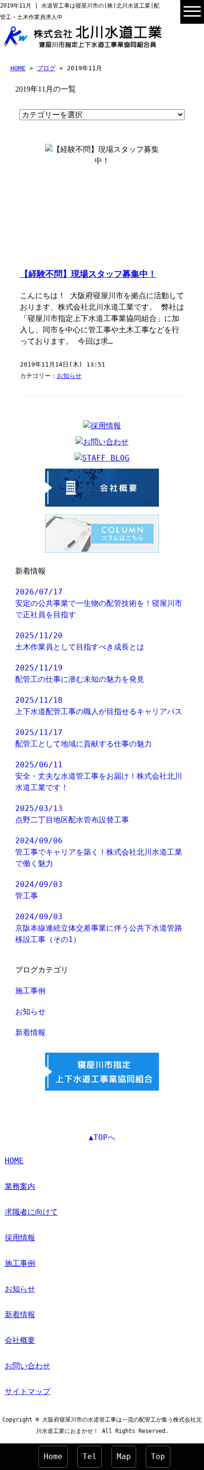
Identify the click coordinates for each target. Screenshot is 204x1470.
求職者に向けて (31, 1211)
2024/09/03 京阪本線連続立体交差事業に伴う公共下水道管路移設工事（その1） (98, 928)
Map (124, 1456)
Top (158, 1456)
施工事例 (30, 990)
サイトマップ (27, 1391)
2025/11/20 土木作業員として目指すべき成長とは (79, 641)
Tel (90, 1456)
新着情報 (30, 1032)
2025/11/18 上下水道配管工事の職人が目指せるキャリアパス (98, 706)
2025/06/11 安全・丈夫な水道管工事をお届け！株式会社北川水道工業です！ (98, 776)
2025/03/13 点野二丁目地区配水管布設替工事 (72, 814)
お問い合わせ (27, 1365)
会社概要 (20, 1340)
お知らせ (69, 375)
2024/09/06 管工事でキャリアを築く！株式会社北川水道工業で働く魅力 (98, 852)
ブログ (46, 68)
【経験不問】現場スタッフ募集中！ (88, 274)
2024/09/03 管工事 (39, 890)
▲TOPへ (102, 1137)
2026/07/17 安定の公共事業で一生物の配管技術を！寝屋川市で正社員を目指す (98, 603)
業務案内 (20, 1186)
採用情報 (20, 1237)
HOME (18, 68)
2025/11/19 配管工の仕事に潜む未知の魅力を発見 (79, 673)
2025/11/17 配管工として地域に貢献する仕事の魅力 (83, 738)
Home (53, 1456)
